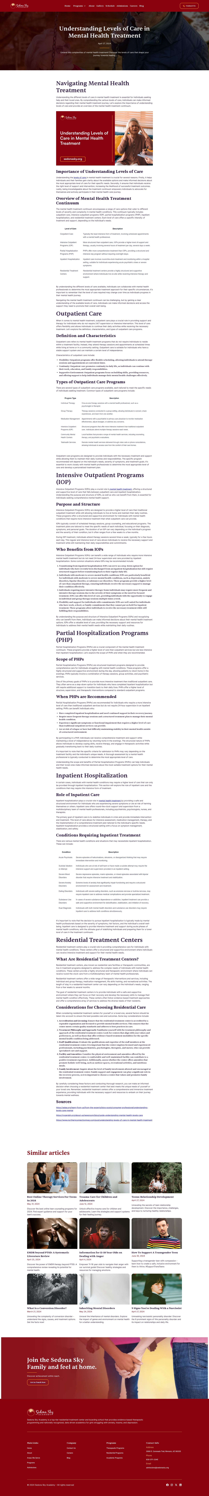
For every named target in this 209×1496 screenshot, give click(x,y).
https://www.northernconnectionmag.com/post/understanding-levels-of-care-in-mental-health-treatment (104, 1120)
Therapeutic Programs (115, 1448)
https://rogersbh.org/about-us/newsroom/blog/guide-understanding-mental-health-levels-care (99, 1115)
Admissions (122, 6)
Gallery (100, 6)
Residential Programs (114, 1453)
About (91, 6)
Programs (31, 1463)
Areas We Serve (33, 1458)
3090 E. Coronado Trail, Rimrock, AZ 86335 (163, 1451)
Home (67, 6)
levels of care (80, 177)
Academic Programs (114, 1458)
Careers (133, 6)
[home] (19, 5)
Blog (141, 6)
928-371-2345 (152, 1459)
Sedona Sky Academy (37, 1419)
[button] (79, 6)
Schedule (110, 6)
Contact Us (71, 1448)
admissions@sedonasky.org (157, 1468)
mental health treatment (120, 489)
